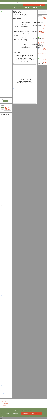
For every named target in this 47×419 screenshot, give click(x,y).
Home (14, 1)
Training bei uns (27, 5)
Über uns (10, 5)
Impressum (4, 405)
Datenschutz (5, 403)
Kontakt (32, 1)
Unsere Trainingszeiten (39, 5)
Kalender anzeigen (7, 111)
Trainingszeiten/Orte (20, 1)
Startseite (4, 401)
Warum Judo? (18, 5)
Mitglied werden (38, 1)
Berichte (19, 7)
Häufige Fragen (27, 1)
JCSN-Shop (44, 1)
